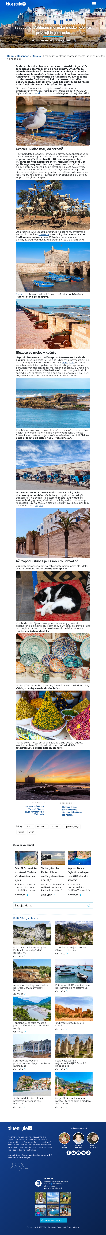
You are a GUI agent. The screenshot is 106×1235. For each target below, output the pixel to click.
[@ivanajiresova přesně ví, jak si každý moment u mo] (40, 1198)
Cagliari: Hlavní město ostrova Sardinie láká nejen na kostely (72, 811)
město (29, 826)
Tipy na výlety (57, 40)
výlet (31, 832)
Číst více (20, 895)
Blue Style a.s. (73, 1227)
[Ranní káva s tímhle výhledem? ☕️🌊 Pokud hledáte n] (53, 1198)
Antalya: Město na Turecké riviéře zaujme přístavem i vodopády (34, 810)
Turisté (20, 294)
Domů (10, 56)
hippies (39, 505)
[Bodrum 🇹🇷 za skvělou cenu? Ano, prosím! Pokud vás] (53, 1210)
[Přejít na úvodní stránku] (53, 4)
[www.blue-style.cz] (20, 1129)
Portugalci (68, 362)
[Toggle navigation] (94, 4)
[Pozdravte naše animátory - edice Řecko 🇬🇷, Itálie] (65, 1198)
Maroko (70, 40)
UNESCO (44, 234)
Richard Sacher (40, 40)
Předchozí (66, 803)
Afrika (21, 832)
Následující (39, 803)
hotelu (37, 93)
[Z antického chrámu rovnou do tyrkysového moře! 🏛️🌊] (40, 1210)
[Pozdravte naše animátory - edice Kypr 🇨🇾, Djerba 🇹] (65, 1210)
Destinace (23, 56)
